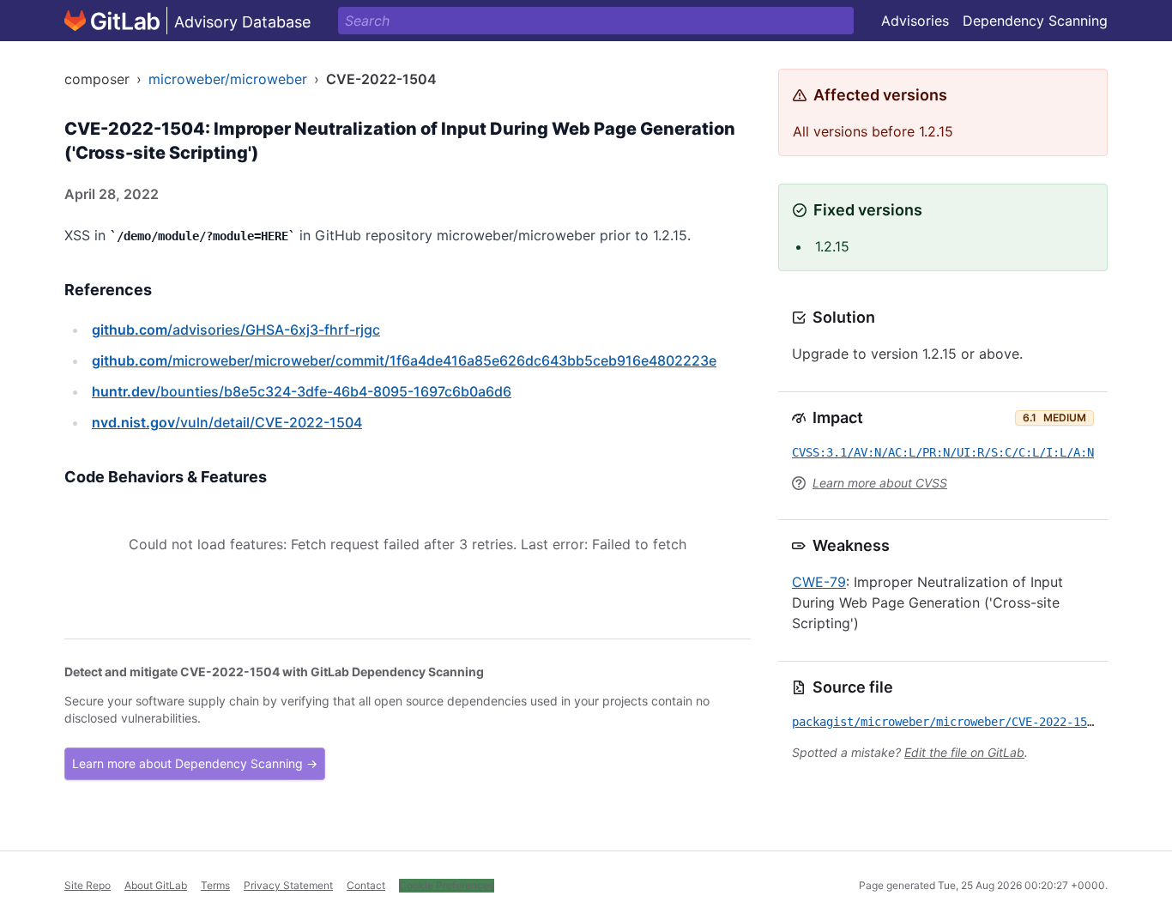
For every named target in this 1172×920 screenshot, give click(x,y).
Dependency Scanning (1035, 20)
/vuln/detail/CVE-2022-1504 (227, 422)
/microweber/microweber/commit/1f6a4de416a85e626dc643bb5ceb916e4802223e (404, 360)
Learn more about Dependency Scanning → (194, 763)
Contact (366, 885)
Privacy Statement (288, 885)
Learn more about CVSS (880, 482)
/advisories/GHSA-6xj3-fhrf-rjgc (236, 329)
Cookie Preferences (446, 885)
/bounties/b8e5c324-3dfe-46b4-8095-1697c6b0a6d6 (301, 391)
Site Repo (87, 885)
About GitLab (155, 885)
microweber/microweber (227, 79)
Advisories (915, 20)
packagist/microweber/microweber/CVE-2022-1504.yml (960, 722)
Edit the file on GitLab (964, 752)
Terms (215, 885)
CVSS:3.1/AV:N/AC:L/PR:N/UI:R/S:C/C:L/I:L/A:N (943, 452)
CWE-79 (819, 581)
